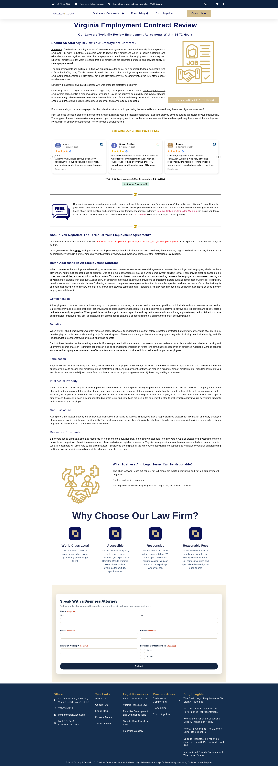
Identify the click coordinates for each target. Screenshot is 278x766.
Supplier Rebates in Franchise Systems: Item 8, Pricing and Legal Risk (203, 742)
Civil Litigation (164, 13)
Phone (148, 630)
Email (67, 630)
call (135, 214)
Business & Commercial (106, 13)
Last (142, 615)
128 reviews (158, 178)
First (62, 615)
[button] (205, 4)
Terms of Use (103, 723)
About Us (100, 698)
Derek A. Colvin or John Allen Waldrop (177, 211)
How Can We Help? (74, 645)
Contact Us (101, 705)
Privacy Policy (103, 717)
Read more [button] (60, 169)
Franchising (138, 13)
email (143, 214)
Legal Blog (101, 711)
